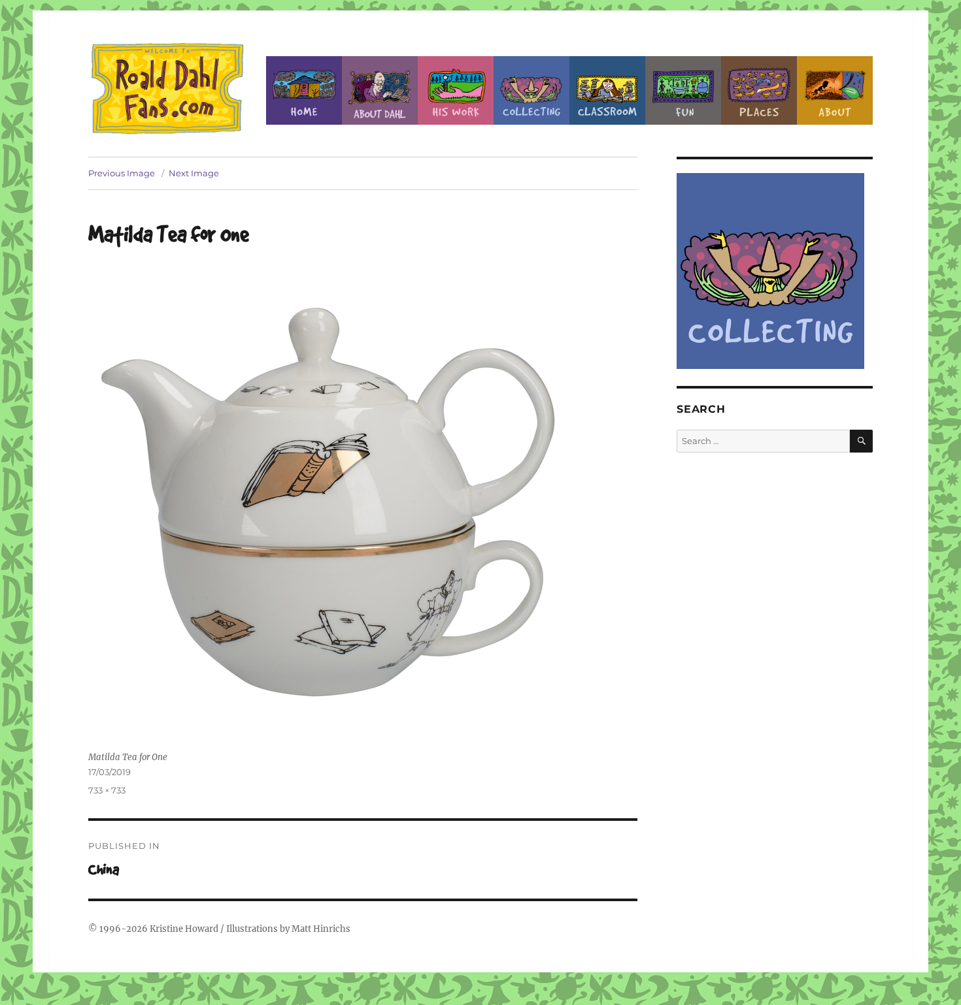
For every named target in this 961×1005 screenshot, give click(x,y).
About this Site (835, 90)
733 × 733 (107, 790)
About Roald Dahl (380, 90)
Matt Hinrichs (321, 928)
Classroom (607, 90)
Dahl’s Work (456, 90)
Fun (683, 90)
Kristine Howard (184, 928)
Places (759, 90)
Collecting (531, 90)
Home (304, 90)
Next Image (194, 173)
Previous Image (121, 173)
